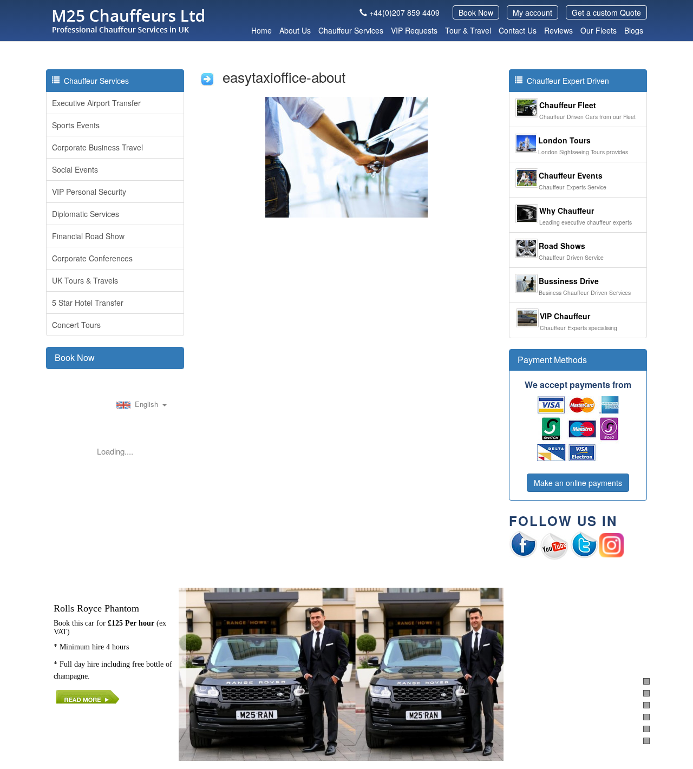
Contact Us (518, 30)
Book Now (476, 12)
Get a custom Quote (606, 12)
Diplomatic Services (85, 213)
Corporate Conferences (92, 258)
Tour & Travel (468, 30)
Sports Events (76, 125)
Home (261, 30)
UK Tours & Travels (85, 280)
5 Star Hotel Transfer (87, 302)
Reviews (558, 30)
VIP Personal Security (89, 191)
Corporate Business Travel (97, 147)
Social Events (75, 169)
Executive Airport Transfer (96, 102)
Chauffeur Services (350, 30)
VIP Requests (414, 30)
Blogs (633, 30)
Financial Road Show (88, 236)
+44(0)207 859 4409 (404, 12)
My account (532, 12)
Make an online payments (578, 482)
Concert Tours (76, 324)
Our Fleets (598, 30)
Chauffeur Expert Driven (565, 80)
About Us (295, 30)
